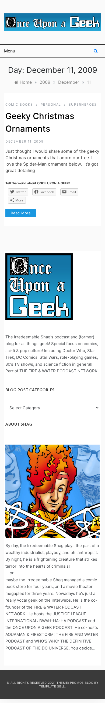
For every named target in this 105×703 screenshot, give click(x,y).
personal (51, 104)
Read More (21, 213)
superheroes (83, 104)
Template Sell (52, 686)
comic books (19, 104)
